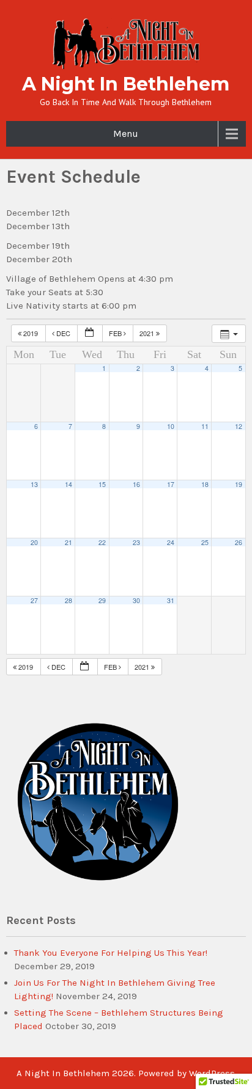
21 (68, 542)
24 (170, 542)
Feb (116, 333)
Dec (63, 333)
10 (170, 426)
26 (238, 542)
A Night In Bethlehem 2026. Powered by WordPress (126, 1073)
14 (68, 484)
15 (102, 484)
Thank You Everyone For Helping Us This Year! (110, 952)
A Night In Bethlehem (125, 84)
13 (34, 484)
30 (136, 600)
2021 (147, 333)
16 (136, 484)
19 (238, 484)
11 (205, 426)
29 (102, 600)
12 (238, 426)
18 (205, 484)
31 (170, 600)
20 (34, 542)
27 (34, 600)
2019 (30, 333)
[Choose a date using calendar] (90, 333)
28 (68, 600)
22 (102, 542)
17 (170, 484)
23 (136, 542)
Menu (125, 133)
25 (205, 542)
